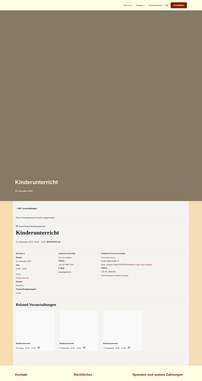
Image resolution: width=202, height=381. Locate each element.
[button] (132, 5)
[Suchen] (167, 5)
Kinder (18, 293)
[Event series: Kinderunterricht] (39, 347)
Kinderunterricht (22, 278)
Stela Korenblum (65, 258)
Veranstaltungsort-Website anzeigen (114, 275)
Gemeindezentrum (108, 258)
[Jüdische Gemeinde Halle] (20, 5)
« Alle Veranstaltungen (26, 208)
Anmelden (178, 5)
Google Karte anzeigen (143, 265)
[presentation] (35, 325)
